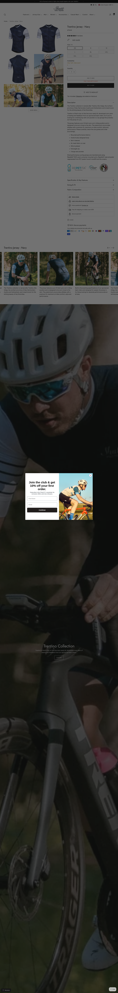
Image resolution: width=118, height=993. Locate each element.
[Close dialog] (90, 475)
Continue (42, 510)
